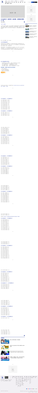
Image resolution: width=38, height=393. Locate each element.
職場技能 (26, 378)
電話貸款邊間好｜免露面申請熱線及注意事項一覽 (33, 37)
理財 (14, 2)
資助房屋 (18, 381)
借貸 (20, 383)
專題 (8, 2)
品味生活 (28, 378)
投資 (9, 2)
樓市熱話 (18, 386)
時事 (24, 2)
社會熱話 (2, 22)
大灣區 (22, 382)
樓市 (12, 2)
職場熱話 (26, 381)
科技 (18, 2)
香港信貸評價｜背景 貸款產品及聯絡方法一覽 (33, 28)
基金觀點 (16, 381)
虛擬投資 (16, 383)
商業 (16, 2)
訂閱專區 (8, 3)
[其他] (24, 335)
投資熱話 (16, 384)
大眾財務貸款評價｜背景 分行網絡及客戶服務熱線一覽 (33, 31)
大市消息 (18, 378)
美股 (16, 378)
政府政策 (30, 378)
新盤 (18, 382)
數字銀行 (20, 382)
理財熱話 (20, 386)
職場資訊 (26, 379)
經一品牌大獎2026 (22, 383)
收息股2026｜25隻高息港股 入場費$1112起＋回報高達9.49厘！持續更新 (33, 26)
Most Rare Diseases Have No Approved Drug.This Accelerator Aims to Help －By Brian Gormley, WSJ (16, 352)
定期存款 (20, 378)
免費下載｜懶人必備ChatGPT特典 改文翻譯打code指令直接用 (17, 346)
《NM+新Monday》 (6, 380)
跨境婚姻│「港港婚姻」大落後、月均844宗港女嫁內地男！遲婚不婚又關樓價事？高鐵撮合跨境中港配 (17, 357)
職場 (20, 2)
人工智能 (25, 378)
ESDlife (21, 26)
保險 (20, 379)
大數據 (25, 379)
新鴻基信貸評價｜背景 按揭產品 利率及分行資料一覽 (33, 34)
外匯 (16, 379)
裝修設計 (18, 383)
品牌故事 (22, 378)
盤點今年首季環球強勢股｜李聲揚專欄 (15, 339)
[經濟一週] (2, 1)
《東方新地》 (10, 380)
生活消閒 (28, 379)
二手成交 (18, 379)
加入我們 (10, 3)
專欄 (5, 3)
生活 (22, 2)
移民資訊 (30, 381)
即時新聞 (30, 383)
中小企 (22, 379)
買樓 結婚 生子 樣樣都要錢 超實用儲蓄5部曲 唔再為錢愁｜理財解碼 (12, 216)
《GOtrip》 (3, 380)
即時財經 (6, 2)
